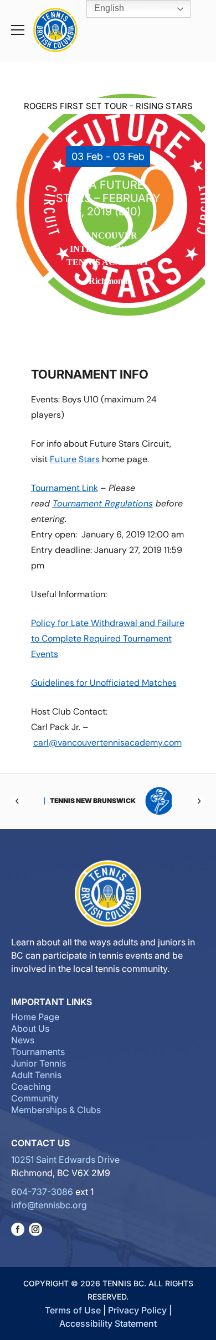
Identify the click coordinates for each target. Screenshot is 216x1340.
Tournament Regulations (103, 503)
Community (35, 1098)
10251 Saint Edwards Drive (65, 1159)
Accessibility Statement (108, 1323)
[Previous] (17, 801)
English (108, 8)
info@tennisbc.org (49, 1204)
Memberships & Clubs (56, 1109)
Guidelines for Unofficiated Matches (104, 683)
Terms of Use (73, 1310)
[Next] (198, 801)
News (22, 1040)
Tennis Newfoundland (136, 800)
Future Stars (75, 459)
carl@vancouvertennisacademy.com (107, 742)
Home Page (35, 1016)
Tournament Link (64, 488)
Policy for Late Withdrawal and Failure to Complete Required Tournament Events (107, 638)
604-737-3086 (42, 1191)
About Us (30, 1028)
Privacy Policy (137, 1310)
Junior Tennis (38, 1063)
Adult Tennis (36, 1074)
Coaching (31, 1086)
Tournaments (38, 1051)
